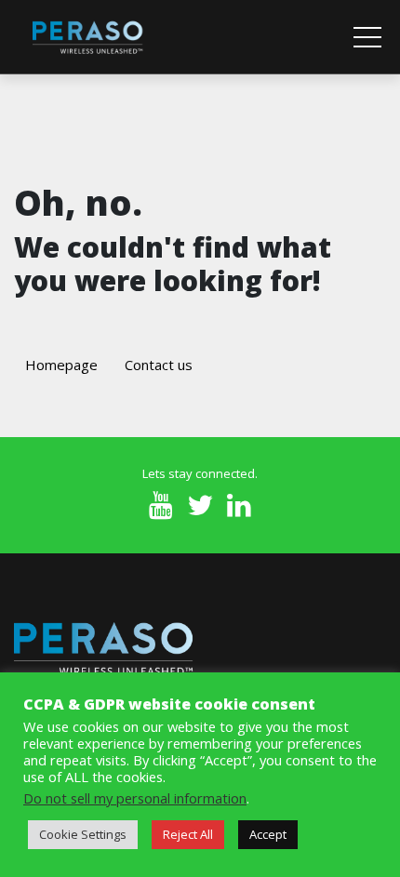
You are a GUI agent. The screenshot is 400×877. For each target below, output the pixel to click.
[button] (367, 37)
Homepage (61, 364)
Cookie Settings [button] (83, 834)
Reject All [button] (188, 834)
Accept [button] (268, 834)
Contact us (159, 364)
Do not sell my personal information (135, 798)
